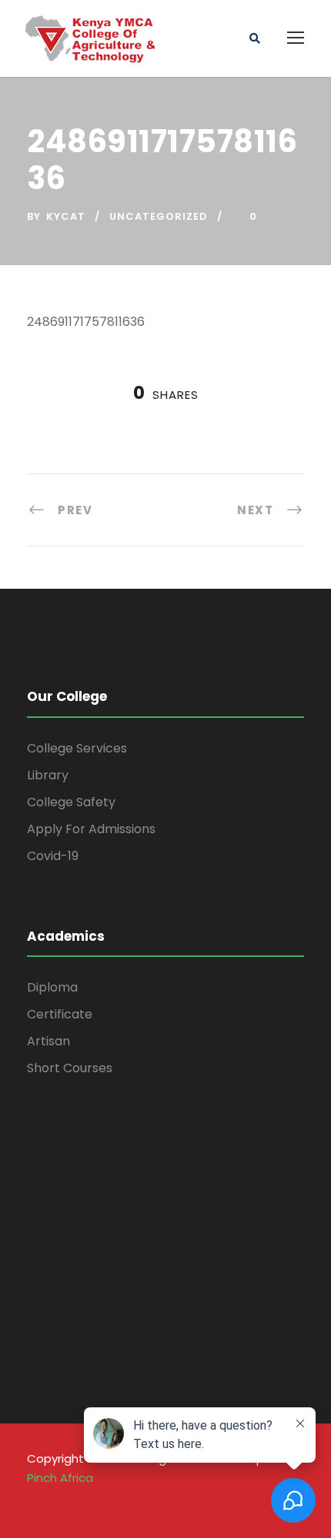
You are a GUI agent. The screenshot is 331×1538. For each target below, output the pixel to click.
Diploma (52, 987)
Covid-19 (53, 856)
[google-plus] (64, 1500)
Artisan (48, 1041)
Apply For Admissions (91, 829)
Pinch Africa (60, 1478)
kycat (65, 216)
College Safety (71, 802)
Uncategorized (158, 216)
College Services (77, 748)
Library (48, 775)
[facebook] (34, 1500)
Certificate (59, 1014)
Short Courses (69, 1068)
